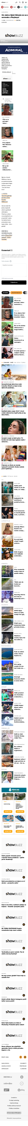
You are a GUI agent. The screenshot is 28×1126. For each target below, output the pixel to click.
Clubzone (23, 1068)
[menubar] (23, 2)
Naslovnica (5, 1063)
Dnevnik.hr (6, 7)
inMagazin (5, 1068)
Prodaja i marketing (14, 1100)
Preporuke (23, 1066)
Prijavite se (14, 282)
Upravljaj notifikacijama (15, 1112)
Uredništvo (14, 1097)
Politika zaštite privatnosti (14, 1105)
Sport (21, 7)
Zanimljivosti (6, 1066)
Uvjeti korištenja (14, 1103)
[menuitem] (23, 2)
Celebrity (23, 1063)
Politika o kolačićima (14, 1108)
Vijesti (14, 7)
